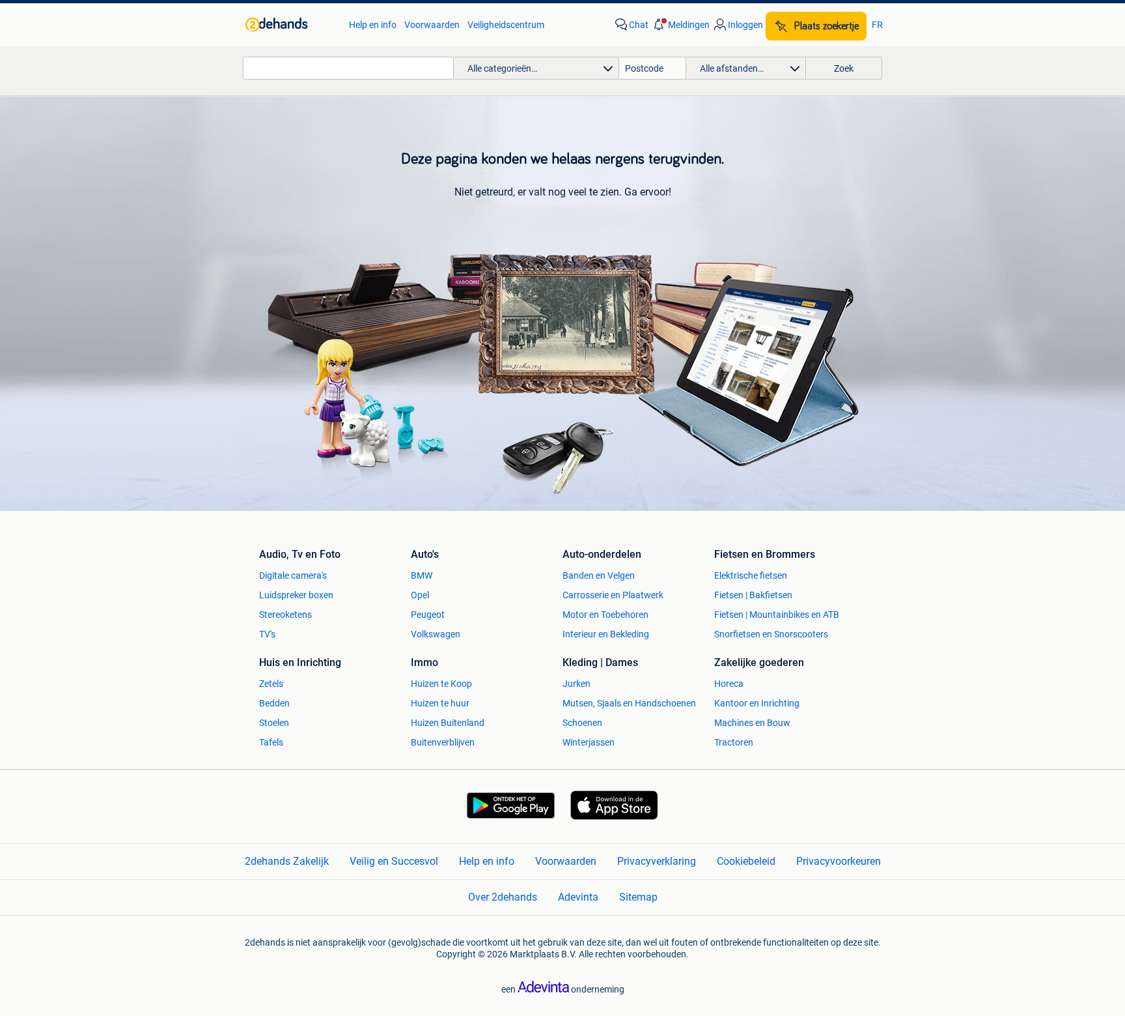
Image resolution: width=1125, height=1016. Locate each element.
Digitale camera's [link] (293, 575)
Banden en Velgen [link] (598, 575)
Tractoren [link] (733, 742)
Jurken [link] (576, 683)
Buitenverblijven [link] (443, 742)
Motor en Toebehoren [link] (605, 614)
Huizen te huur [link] (440, 703)
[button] (680, 24)
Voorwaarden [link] (432, 25)
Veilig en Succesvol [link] (394, 861)
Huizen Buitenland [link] (447, 723)
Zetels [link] (271, 683)
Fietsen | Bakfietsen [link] (753, 595)
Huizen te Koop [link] (441, 683)
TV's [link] (267, 634)
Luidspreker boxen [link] (296, 595)
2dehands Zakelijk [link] (287, 861)
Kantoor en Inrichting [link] (756, 703)
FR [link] (877, 25)
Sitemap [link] (638, 897)
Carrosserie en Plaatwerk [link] (612, 595)
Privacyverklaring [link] (656, 861)
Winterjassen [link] (588, 742)
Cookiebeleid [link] (746, 861)
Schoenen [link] (582, 723)
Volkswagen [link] (435, 634)
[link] (291, 24)
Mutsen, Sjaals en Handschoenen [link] (629, 703)
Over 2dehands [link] (502, 897)
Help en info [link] (372, 25)
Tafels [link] (271, 742)
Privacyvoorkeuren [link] (838, 861)
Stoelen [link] (274, 723)
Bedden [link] (274, 703)
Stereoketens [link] (285, 614)
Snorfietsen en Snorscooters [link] (771, 634)
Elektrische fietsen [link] (750, 575)
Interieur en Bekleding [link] (605, 634)
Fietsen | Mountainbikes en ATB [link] (776, 614)
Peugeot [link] (428, 614)
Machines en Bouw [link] (752, 723)
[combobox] (348, 68)
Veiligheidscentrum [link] (505, 25)
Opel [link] (420, 595)
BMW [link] (421, 575)
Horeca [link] (728, 683)
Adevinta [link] (578, 897)
